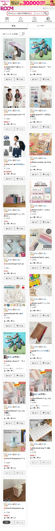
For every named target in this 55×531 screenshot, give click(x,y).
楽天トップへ (48, 8)
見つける (21, 19)
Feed (7, 19)
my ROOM (48, 19)
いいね (21, 79)
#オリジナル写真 (42, 351)
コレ (9, 79)
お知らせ (34, 19)
